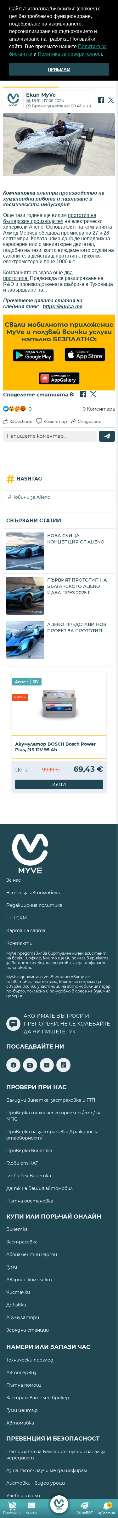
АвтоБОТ (84, 1513)
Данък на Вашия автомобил (39, 1188)
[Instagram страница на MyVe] (30, 1070)
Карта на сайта (25, 930)
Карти (31, 1512)
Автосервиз (21, 1372)
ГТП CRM (16, 918)
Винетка (17, 1229)
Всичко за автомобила (33, 892)
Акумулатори (22, 1317)
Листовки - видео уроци (35, 1483)
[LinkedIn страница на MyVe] (47, 1070)
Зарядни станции (27, 1330)
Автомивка (20, 1423)
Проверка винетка (29, 1150)
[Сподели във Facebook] (101, 100)
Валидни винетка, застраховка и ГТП (50, 1100)
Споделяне (89, 421)
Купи (59, 784)
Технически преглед (29, 1360)
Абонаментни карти (31, 1254)
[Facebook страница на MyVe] (13, 1070)
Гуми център (22, 1410)
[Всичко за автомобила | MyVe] (59, 1504)
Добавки (16, 1305)
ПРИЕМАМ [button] (59, 69)
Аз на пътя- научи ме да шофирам (46, 1470)
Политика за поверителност (70, 54)
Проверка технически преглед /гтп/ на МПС (54, 1116)
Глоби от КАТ (22, 1163)
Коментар (55, 421)
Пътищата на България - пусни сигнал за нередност (55, 1455)
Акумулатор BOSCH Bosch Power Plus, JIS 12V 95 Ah (55, 747)
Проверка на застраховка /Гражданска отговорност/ (52, 1135)
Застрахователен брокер (37, 1398)
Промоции (12, 1513)
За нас (13, 880)
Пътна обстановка (29, 1201)
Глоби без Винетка (28, 1176)
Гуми (11, 1267)
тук (71, 1032)
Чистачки (18, 1292)
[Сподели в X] (111, 100)
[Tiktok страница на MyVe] (63, 1070)
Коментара (99, 409)
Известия (106, 1509)
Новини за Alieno (30, 497)
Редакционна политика (34, 905)
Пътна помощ (23, 1385)
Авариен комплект (29, 1279)
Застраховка (21, 1242)
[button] (105, 55)
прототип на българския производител (49, 218)
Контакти (19, 943)
